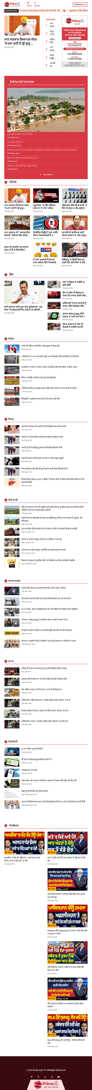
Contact (37, 6)
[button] (29, 21)
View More (48, 174)
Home (29, 6)
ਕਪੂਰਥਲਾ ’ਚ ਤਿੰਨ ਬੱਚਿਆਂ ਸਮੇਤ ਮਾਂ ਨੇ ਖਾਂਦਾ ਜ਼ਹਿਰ (63, 11)
